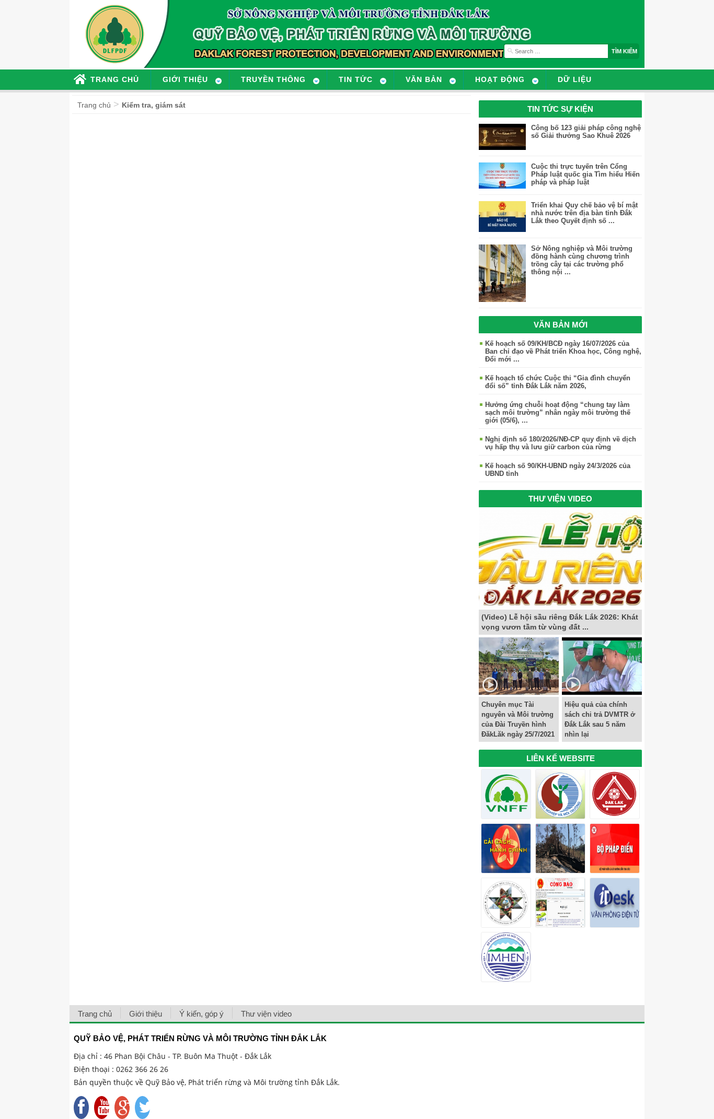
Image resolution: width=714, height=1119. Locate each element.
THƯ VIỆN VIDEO (560, 498)
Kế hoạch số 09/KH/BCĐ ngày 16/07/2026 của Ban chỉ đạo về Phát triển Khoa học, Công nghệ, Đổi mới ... (563, 351)
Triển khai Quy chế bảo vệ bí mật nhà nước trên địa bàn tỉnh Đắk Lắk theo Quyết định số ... (584, 213)
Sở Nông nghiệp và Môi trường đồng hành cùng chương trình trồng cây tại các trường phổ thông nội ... (581, 260)
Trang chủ (94, 105)
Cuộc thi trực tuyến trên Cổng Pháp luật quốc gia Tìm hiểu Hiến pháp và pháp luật (585, 174)
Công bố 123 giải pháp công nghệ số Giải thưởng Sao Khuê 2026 (586, 131)
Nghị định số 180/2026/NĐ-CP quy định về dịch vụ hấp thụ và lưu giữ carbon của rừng (560, 443)
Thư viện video (266, 1013)
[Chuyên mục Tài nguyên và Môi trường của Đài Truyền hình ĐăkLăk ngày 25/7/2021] (519, 691)
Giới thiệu (145, 1013)
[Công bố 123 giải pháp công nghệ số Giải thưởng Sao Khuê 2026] (502, 147)
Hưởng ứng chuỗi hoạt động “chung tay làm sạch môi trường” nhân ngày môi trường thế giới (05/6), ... (557, 412)
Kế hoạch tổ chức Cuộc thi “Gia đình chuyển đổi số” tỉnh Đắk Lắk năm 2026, (557, 382)
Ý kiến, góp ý (201, 1013)
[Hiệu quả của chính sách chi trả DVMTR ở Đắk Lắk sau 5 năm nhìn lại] (602, 691)
